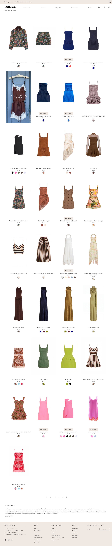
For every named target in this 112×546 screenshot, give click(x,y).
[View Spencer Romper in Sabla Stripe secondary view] (93, 356)
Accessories (38, 540)
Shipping (75, 528)
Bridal (89, 7)
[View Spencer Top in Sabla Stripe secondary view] (18, 250)
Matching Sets (38, 537)
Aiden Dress (43, 380)
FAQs (53, 533)
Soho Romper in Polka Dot (68, 221)
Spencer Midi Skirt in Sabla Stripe (43, 273)
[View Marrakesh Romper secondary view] (68, 145)
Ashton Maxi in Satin (43, 327)
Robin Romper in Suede (43, 168)
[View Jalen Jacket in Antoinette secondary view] (18, 38)
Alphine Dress (43, 432)
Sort (10, 13)
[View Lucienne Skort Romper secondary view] (43, 92)
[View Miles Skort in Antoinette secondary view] (43, 38)
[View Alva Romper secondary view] (68, 38)
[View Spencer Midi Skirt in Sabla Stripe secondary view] (43, 250)
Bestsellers (37, 530)
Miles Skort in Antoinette (44, 62)
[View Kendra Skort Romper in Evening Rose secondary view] (18, 408)
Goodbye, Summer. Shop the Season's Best (17, 2)
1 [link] (46, 497)
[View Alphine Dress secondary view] (43, 408)
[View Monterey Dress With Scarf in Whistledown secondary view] (93, 250)
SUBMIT (104, 529)
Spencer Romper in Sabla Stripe (93, 380)
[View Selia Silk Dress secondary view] (93, 408)
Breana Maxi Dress (18, 327)
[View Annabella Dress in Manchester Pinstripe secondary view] (93, 38)
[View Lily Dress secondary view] (68, 356)
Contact (54, 530)
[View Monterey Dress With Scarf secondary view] (68, 250)
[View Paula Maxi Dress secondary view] (93, 304)
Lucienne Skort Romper (43, 116)
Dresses (43, 7)
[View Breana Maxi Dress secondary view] (18, 304)
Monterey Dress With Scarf (68, 273)
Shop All (58, 7)
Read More (8, 516)
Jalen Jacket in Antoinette (18, 62)
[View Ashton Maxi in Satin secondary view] (43, 304)
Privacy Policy (56, 535)
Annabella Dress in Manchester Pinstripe (93, 63)
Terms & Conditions (58, 537)
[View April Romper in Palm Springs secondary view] (93, 197)
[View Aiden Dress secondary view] (43, 356)
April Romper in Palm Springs (93, 221)
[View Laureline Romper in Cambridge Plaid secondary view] (93, 92)
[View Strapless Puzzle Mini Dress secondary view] (18, 145)
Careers (74, 537)
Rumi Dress (93, 168)
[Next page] (66, 497)
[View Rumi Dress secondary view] (93, 145)
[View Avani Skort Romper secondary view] (18, 356)
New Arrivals (27, 7)
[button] (108, 6)
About (53, 528)
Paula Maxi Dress (93, 327)
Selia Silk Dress (93, 432)
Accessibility (56, 540)
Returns (74, 530)
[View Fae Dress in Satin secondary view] (68, 92)
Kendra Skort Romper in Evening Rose (19, 432)
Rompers (37, 535)
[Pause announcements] (110, 2)
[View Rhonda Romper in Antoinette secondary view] (18, 197)
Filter (6, 13)
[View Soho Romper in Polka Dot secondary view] (68, 197)
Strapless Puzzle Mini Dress (18, 168)
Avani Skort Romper (18, 380)
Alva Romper (68, 62)
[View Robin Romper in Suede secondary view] (43, 145)
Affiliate (74, 533)
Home (5, 10)
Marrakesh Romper (68, 168)
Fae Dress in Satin (68, 116)
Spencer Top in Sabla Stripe (18, 273)
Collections (74, 7)
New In (36, 528)
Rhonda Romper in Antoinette (18, 221)
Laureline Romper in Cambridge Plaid (93, 116)
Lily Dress (68, 380)
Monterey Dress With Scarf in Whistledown (93, 274)
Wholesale (75, 535)
